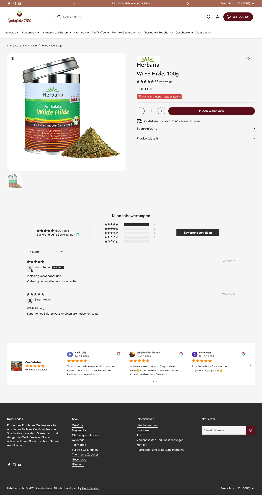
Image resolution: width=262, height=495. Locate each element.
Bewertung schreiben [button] (198, 233)
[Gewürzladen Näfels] (19, 17)
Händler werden (147, 425)
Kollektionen (30, 45)
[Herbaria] (196, 62)
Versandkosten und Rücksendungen (160, 440)
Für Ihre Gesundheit (85, 450)
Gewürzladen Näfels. (49, 488)
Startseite (12, 45)
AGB (139, 435)
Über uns (78, 464)
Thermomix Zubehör (85, 454)
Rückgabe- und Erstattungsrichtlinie (160, 450)
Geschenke (79, 459)
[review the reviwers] (118, 354)
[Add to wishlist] (248, 59)
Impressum (144, 430)
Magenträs (79, 430)
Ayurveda (78, 440)
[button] (238, 16)
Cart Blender (90, 488)
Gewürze (77, 425)
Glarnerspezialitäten (85, 435)
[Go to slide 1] (153, 381)
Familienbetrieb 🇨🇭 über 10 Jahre (131, 3)
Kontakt (142, 445)
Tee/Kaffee (79, 445)
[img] (35, 262)
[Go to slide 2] (156, 381)
